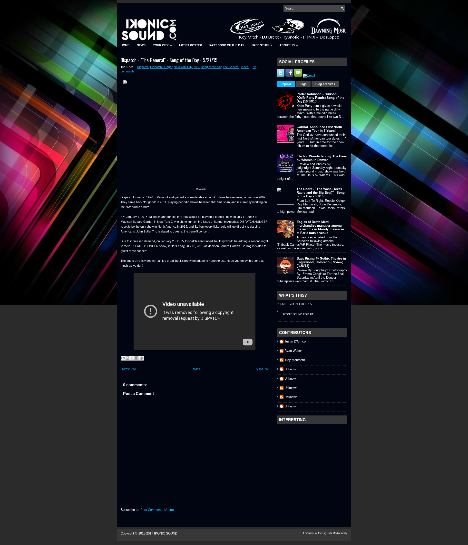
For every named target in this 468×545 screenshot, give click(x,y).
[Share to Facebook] (136, 358)
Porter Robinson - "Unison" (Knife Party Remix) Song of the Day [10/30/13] (320, 97)
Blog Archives (325, 84)
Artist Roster (190, 45)
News (141, 45)
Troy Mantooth (294, 360)
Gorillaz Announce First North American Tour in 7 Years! (319, 128)
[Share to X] (132, 358)
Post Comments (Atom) (157, 510)
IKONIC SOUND (165, 533)
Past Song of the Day (226, 45)
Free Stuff (262, 45)
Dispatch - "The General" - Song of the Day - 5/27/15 (169, 60)
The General (231, 67)
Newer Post (129, 368)
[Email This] (122, 358)
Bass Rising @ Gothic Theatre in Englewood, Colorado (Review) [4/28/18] (321, 262)
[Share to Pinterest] (141, 358)
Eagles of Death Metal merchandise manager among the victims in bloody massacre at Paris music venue (320, 227)
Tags (303, 84)
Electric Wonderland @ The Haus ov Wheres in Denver (322, 158)
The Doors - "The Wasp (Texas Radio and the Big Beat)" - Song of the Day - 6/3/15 (321, 192)
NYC (197, 67)
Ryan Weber (293, 351)
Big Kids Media (331, 533)
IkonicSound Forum (298, 314)
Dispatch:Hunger (161, 67)
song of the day (211, 67)
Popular (286, 84)
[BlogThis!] (127, 358)
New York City (183, 67)
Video (245, 67)
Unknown (290, 369)
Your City (162, 45)
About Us (288, 45)
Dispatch (143, 67)
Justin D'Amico (295, 341)
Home (125, 45)
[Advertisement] (313, 457)
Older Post (262, 368)
